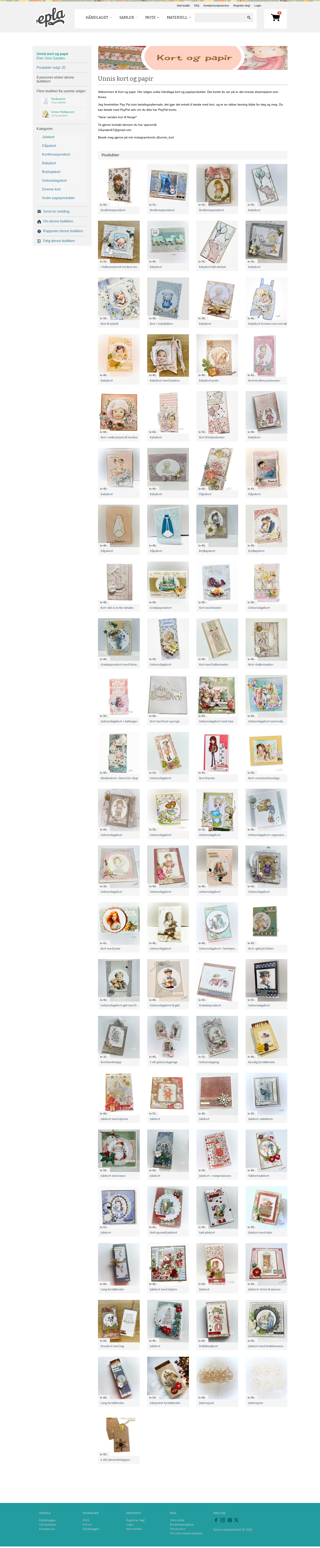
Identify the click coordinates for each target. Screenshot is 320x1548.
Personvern (177, 1529)
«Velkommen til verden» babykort (123, 267)
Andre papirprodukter (58, 198)
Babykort (49, 163)
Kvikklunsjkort (208, 1346)
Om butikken (47, 1524)
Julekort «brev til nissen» (264, 1289)
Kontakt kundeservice (216, 5)
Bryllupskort (51, 172)
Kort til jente (207, 778)
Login (257, 5)
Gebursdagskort (54, 180)
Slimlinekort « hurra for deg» (119, 778)
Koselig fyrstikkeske (261, 1062)
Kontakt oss (47, 1529)
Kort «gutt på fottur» (261, 948)
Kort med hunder (210, 607)
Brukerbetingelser (182, 1524)
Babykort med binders (165, 380)
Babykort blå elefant (212, 267)
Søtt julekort (207, 1232)
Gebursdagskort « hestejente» (219, 948)
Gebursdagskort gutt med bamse (122, 1005)
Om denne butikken (58, 221)
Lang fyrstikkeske (112, 1289)
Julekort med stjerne (114, 1119)
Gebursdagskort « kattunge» (119, 721)
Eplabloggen (47, 1520)
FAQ (196, 5)
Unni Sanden (55, 58)
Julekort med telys (260, 1232)
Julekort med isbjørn (163, 1289)
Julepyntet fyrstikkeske (165, 1403)
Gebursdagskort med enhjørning (269, 721)
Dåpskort (49, 146)
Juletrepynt (206, 1403)
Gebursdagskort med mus (216, 721)
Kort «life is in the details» (117, 607)
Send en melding (56, 211)
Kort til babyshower (212, 437)
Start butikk (183, 5)
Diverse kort (51, 189)
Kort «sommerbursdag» (264, 778)
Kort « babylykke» (161, 323)
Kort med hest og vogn (165, 721)
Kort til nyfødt (109, 323)
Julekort (48, 137)
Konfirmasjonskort (56, 154)
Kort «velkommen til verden (119, 437)
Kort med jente (110, 948)
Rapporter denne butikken (63, 231)
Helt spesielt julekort (163, 1232)
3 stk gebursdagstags (164, 1062)
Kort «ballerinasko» (261, 664)
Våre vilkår (177, 1520)
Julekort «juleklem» (260, 1119)
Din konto (133, 1513)
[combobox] (220, 17)
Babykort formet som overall (267, 323)
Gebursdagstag (209, 1062)
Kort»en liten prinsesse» (264, 380)
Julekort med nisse (113, 1175)
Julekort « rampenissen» (215, 1175)
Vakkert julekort (258, 1175)
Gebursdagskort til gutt (165, 1005)
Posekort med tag (112, 1346)
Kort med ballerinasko (213, 664)
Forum (87, 1524)
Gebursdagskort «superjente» (268, 835)
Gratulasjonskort (161, 607)
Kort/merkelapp (111, 1062)
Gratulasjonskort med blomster (121, 664)
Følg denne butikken (59, 241)
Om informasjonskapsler (186, 1533)
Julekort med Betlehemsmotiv (268, 1346)
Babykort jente (209, 380)
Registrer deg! (241, 5)
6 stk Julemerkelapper (115, 1459)
